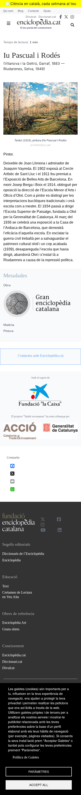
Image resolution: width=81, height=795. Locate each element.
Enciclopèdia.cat (14, 655)
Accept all (38, 784)
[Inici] (39, 22)
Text (5, 586)
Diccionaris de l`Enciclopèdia (23, 554)
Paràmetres (38, 771)
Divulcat (31, 16)
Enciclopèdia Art (14, 623)
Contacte (33, 11)
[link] (40, 355)
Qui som (8, 11)
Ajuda (47, 11)
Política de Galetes (26, 757)
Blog (20, 11)
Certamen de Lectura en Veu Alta (17, 594)
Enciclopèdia (11, 560)
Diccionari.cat (47, 16)
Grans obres (10, 629)
